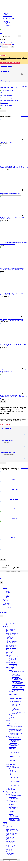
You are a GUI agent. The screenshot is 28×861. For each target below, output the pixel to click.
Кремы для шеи (13, 722)
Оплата (5, 14)
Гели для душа (9, 826)
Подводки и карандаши (15, 795)
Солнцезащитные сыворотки (16, 733)
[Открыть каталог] (6, 47)
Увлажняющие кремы (17, 687)
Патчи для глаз (13, 665)
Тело (7, 593)
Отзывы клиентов (7, 16)
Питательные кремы (17, 683)
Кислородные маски (14, 744)
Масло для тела (10, 846)
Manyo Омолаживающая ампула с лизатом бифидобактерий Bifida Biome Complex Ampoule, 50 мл (14, 167)
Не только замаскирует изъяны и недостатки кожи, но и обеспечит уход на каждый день (7, 70)
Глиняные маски (13, 741)
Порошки (11, 697)
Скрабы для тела (10, 853)
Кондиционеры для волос (12, 633)
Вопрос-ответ (9, 25)
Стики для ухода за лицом (15, 699)
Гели (10, 774)
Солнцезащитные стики (15, 731)
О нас (4, 19)
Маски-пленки (12, 747)
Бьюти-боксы (14, 508)
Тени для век (12, 797)
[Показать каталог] (1, 44)
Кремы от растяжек (11, 839)
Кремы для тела (10, 838)
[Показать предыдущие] (1, 111)
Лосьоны (11, 691)
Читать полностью (5, 424)
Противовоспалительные (18, 712)
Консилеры (12, 808)
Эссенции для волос (11, 648)
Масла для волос (10, 636)
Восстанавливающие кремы (19, 673)
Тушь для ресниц (13, 798)
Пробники (5, 823)
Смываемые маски (13, 757)
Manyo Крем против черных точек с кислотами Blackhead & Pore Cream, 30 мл (12, 294)
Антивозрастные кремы (18, 671)
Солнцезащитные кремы (15, 729)
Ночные (14, 708)
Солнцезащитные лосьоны (16, 730)
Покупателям (6, 22)
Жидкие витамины (11, 624)
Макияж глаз (14, 546)
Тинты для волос (10, 642)
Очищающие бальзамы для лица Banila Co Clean (13, 58)
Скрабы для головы (11, 638)
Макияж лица (9, 804)
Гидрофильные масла (14, 777)
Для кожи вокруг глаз (11, 662)
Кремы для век (14, 518)
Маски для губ (12, 658)
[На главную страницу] (7, 44)
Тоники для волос (10, 644)
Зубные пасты (9, 831)
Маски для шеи (13, 723)
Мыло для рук (9, 849)
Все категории (24, 468)
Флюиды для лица (10, 789)
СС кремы (11, 815)
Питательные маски (14, 753)
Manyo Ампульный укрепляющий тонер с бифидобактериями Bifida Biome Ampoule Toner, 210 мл (13, 397)
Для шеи (8, 720)
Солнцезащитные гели (15, 727)
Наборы (8, 596)
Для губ (8, 655)
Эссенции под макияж (14, 820)
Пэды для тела (9, 852)
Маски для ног (9, 842)
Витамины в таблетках (12, 623)
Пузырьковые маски (14, 755)
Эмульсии (11, 717)
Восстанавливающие (17, 704)
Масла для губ (12, 659)
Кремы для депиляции (11, 833)
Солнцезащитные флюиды (16, 734)
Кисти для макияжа (14, 556)
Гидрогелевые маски (14, 740)
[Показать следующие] (4, 111)
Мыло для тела (10, 850)
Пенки (10, 786)
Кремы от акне (15, 677)
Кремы (10, 670)
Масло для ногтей (10, 845)
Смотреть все (24, 116)
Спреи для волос (10, 640)
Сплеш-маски (12, 759)
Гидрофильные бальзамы (15, 776)
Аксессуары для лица (11, 651)
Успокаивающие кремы (18, 690)
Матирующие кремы (17, 679)
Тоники (11, 716)
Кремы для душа (10, 834)
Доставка (5, 13)
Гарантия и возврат (11, 23)
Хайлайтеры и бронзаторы (16, 819)
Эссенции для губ (13, 661)
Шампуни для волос (14, 499)
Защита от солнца (10, 725)
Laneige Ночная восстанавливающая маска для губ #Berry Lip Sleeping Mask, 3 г (13, 141)
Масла (10, 693)
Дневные (14, 705)
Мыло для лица (14, 537)
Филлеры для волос (11, 645)
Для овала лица (13, 743)
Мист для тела (9, 848)
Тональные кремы (13, 816)
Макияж (8, 595)
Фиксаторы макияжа (14, 818)
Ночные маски (12, 749)
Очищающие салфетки (15, 784)
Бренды (5, 588)
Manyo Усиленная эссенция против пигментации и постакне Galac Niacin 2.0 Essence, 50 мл (13, 192)
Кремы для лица (14, 479)
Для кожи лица (10, 667)
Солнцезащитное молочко (15, 726)
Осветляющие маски (14, 751)
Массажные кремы (17, 678)
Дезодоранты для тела (11, 829)
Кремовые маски (13, 745)
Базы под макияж (13, 807)
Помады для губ (13, 801)
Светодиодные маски (14, 756)
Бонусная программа (8, 18)
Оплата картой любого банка (8, 452)
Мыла (10, 780)
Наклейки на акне (13, 695)
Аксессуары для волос (11, 627)
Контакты (5, 21)
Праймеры (11, 811)
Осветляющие (15, 709)
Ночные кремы (16, 681)
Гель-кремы (15, 674)
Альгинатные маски (14, 737)
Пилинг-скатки (13, 769)
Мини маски (12, 748)
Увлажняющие (15, 713)
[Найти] (19, 36)
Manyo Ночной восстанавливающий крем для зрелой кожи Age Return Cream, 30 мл (13, 243)
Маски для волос (10, 634)
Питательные (15, 711)
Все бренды (25, 86)
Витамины (8, 597)
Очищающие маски (14, 752)
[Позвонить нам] (13, 44)
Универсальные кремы (18, 689)
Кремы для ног (10, 835)
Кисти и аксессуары (11, 792)
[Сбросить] (18, 860)
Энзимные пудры (13, 771)
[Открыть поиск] (3, 47)
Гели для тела (9, 827)
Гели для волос (10, 632)
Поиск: (2, 36)
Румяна (11, 814)
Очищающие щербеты (14, 785)
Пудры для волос (10, 637)
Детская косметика (11, 653)
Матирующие (15, 706)
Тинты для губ (12, 802)
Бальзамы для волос (11, 629)
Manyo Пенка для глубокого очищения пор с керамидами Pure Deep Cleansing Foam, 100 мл (12, 319)
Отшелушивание (10, 766)
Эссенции (11, 719)
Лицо (7, 591)
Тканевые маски (13, 760)
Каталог (5, 589)
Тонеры (11, 715)
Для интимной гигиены (12, 830)
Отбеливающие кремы (17, 682)
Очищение (8, 773)
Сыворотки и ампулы (14, 489)
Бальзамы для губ (13, 657)
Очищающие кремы (14, 782)
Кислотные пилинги (14, 767)
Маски (7, 736)
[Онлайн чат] (12, 47)
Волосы (8, 592)
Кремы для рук (10, 837)
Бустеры (11, 668)
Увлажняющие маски (14, 761)
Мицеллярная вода (14, 778)
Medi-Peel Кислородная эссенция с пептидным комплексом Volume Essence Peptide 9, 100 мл (12, 268)
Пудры (10, 812)
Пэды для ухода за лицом (15, 698)
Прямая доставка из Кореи (7, 440)
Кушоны (14, 528)
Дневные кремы (16, 675)
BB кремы (11, 806)
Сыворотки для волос (11, 641)
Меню (2, 579)
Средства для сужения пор (12, 788)
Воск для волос (10, 630)
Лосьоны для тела (10, 841)
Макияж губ (9, 800)
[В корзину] (9, 47)
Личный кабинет (7, 607)
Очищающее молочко (14, 781)
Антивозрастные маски (15, 739)
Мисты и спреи (13, 694)
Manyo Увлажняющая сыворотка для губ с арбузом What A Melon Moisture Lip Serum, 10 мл (13, 345)
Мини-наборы (9, 763)
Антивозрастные (16, 702)
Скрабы (11, 770)
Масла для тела (10, 843)
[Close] (1, 582)
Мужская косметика (11, 764)
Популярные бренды (8, 87)
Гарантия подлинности (6, 428)
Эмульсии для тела (11, 854)
